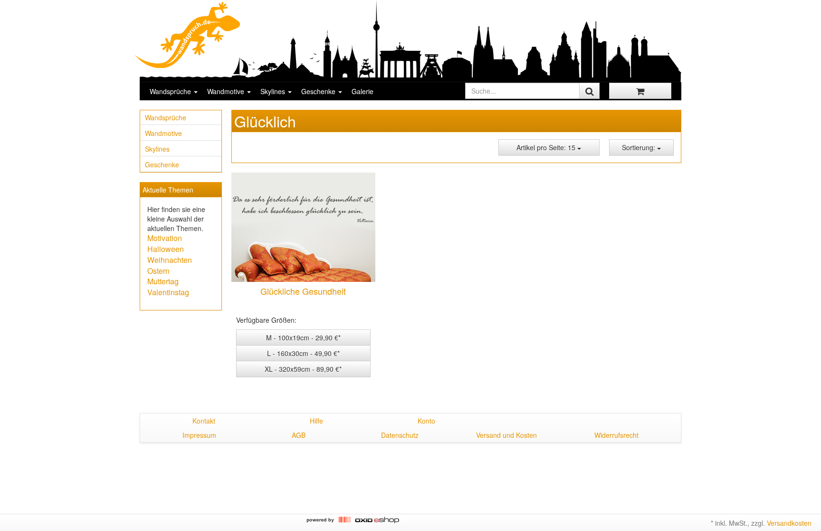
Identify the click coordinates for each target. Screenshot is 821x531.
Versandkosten (789, 523)
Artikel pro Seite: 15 (546, 147)
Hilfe (316, 420)
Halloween (165, 248)
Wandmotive (226, 91)
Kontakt (203, 420)
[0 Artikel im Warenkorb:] (640, 91)
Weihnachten (169, 259)
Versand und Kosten (506, 435)
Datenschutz (400, 435)
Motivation (164, 237)
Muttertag (163, 281)
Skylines (273, 91)
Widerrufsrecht (616, 435)
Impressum (199, 435)
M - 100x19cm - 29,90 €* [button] (303, 337)
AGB (298, 435)
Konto (426, 420)
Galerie (362, 91)
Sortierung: (639, 147)
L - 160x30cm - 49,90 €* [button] (303, 353)
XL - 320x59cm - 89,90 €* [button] (303, 369)
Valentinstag (168, 292)
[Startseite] (188, 34)
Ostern (158, 270)
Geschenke (319, 91)
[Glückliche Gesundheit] (303, 227)
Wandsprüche (171, 91)
